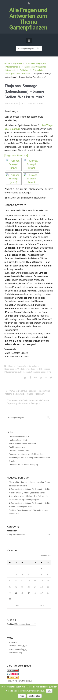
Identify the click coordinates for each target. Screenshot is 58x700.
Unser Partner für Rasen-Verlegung (23, 464)
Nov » (41, 605)
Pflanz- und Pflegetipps (36, 63)
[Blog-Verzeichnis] (13, 673)
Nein (22, 696)
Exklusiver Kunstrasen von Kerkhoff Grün (26, 454)
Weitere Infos (34, 696)
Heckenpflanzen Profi (18, 440)
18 (16, 587)
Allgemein (17, 63)
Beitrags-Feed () (18, 646)
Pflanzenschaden (13, 67)
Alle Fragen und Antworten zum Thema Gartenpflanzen (28, 19)
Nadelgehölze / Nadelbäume (18, 73)
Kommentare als (18, 649)
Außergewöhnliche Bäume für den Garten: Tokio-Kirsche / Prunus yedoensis (30, 505)
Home (7, 63)
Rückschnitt (11, 70)
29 (41, 593)
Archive (10, 624)
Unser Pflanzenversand (19, 437)
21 (35, 587)
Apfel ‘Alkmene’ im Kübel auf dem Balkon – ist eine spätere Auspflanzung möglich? (28, 498)
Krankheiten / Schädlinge (35, 67)
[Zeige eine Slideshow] (16, 155)
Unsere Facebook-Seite (19, 451)
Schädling (24, 70)
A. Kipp (39, 103)
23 (48, 587)
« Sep (16, 605)
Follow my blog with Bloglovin (19, 681)
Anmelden (13, 642)
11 (16, 580)
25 (16, 593)
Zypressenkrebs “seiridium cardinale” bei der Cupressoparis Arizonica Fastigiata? (28, 402)
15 (41, 580)
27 (29, 593)
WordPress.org (15, 653)
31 (10, 599)
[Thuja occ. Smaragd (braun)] (13, 164)
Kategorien (12, 531)
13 (29, 580)
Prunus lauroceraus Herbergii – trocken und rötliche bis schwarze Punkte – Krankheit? (27, 392)
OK (49, 691)
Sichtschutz (38, 70)
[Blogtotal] (13, 677)
